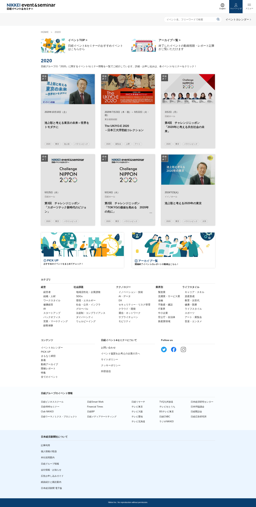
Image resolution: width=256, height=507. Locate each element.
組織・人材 (49, 296)
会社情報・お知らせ (51, 470)
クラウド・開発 (127, 308)
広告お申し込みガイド (52, 476)
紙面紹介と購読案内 (51, 482)
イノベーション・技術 (131, 292)
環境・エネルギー (86, 300)
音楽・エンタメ (193, 321)
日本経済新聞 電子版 (51, 488)
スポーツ (190, 313)
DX (120, 300)
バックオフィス (51, 317)
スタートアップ (51, 313)
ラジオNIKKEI (166, 421)
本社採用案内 (48, 457)
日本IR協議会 (197, 406)
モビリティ (125, 321)
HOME (45, 32)
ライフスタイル (193, 308)
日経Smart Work (95, 401)
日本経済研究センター (202, 401)
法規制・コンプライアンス (90, 313)
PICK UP (46, 351)
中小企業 (163, 313)
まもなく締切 (48, 356)
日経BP (91, 411)
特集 (43, 372)
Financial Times (95, 406)
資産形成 (190, 296)
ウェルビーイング (86, 321)
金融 (160, 300)
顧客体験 (48, 325)
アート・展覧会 (193, 317)
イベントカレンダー (52, 347)
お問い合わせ (108, 347)
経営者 (47, 292)
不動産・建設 (165, 304)
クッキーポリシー (111, 365)
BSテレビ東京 (166, 411)
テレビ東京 (137, 406)
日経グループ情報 (50, 463)
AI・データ (125, 296)
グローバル (82, 308)
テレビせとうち (167, 406)
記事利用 (45, 445)
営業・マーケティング (55, 321)
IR (44, 308)
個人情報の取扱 (49, 451)
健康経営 (48, 304)
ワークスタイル (51, 300)
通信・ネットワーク (130, 313)
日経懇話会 (196, 411)
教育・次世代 (192, 300)
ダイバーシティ (84, 317)
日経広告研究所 (199, 416)
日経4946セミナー (50, 406)
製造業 (161, 292)
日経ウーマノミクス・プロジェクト (59, 416)
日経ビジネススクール (52, 401)
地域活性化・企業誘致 (88, 292)
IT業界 (161, 308)
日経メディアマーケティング (102, 416)
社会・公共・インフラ (88, 304)
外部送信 (106, 371)
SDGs (79, 296)
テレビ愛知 (137, 416)
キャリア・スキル (194, 292)
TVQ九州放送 (166, 401)
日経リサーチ (138, 401)
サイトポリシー (109, 359)
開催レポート (48, 368)
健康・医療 (191, 304)
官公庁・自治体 (166, 317)
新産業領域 (164, 321)
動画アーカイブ (49, 364)
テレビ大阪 (137, 411)
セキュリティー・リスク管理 (134, 304)
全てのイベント (49, 376)
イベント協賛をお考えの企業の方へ (120, 353)
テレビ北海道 (138, 421)
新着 (43, 360)
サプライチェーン (128, 317)
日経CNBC (164, 416)
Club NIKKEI (47, 411)
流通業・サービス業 (169, 296)
